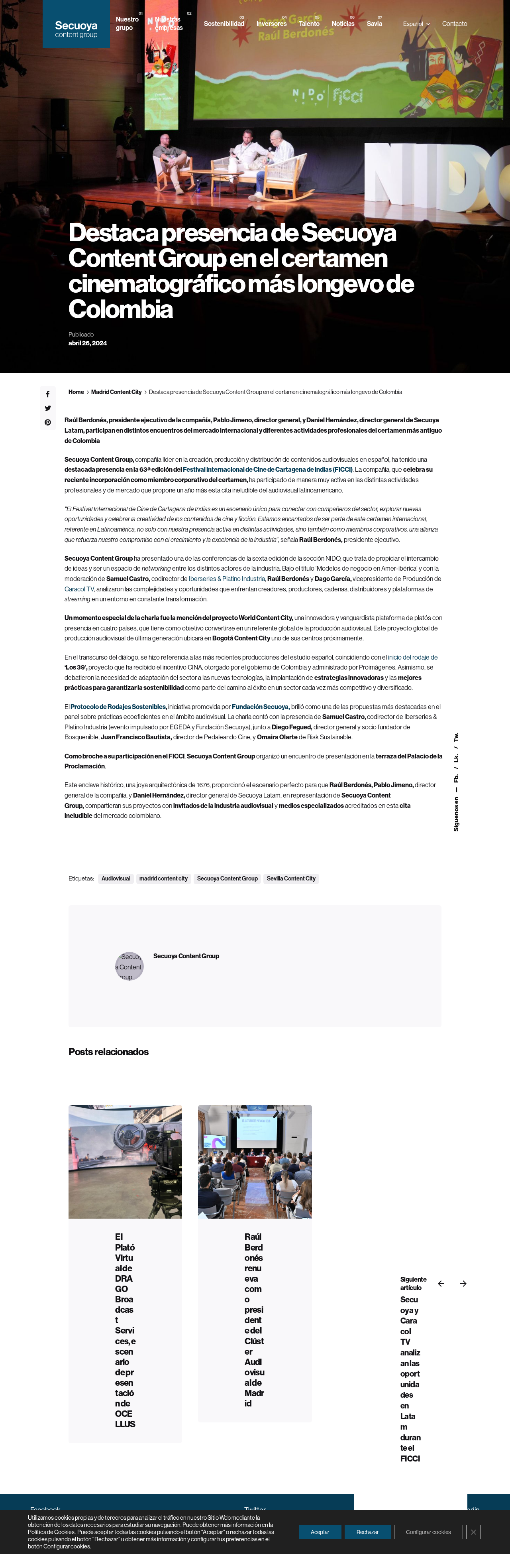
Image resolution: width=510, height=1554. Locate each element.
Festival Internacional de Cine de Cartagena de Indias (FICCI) (268, 469)
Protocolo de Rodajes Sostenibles (118, 707)
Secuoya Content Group (227, 878)
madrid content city (163, 878)
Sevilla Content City (291, 878)
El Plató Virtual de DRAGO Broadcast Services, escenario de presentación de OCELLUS (125, 1331)
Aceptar (320, 1532)
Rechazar (368, 1532)
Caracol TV (79, 589)
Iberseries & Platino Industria (226, 579)
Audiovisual (116, 878)
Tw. (456, 737)
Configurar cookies (66, 1546)
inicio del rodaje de (412, 657)
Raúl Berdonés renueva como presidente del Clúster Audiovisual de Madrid (254, 1320)
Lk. (456, 757)
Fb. (456, 778)
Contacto (454, 24)
